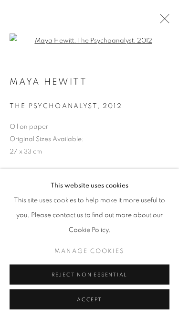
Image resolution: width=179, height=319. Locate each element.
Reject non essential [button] (89, 274)
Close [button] (162, 21)
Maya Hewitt (48, 82)
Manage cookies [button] (89, 251)
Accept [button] (89, 299)
